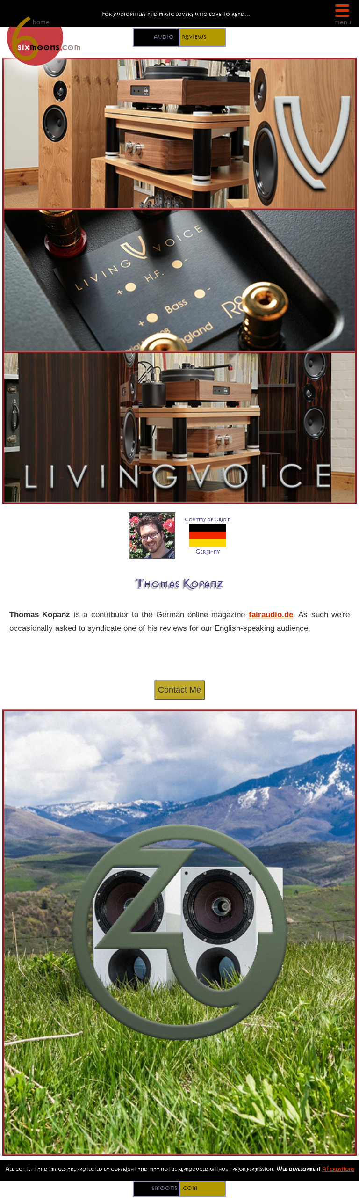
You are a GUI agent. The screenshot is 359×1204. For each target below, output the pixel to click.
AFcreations (338, 1168)
